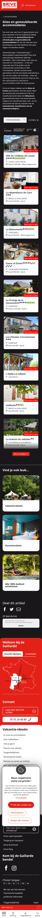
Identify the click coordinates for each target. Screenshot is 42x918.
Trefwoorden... (13, 120)
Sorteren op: (19, 130)
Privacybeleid (21, 797)
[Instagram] (14, 868)
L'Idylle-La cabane (16, 374)
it (18, 883)
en (9, 883)
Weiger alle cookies (20, 820)
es (14, 883)
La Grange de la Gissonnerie (14, 301)
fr (4, 883)
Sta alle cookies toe (22, 805)
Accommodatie (11, 16)
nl (28, 883)
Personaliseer (17, 813)
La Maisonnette (14, 229)
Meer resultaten (20, 454)
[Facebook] (6, 868)
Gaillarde (11, 405)
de (23, 883)
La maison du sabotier (18, 439)
